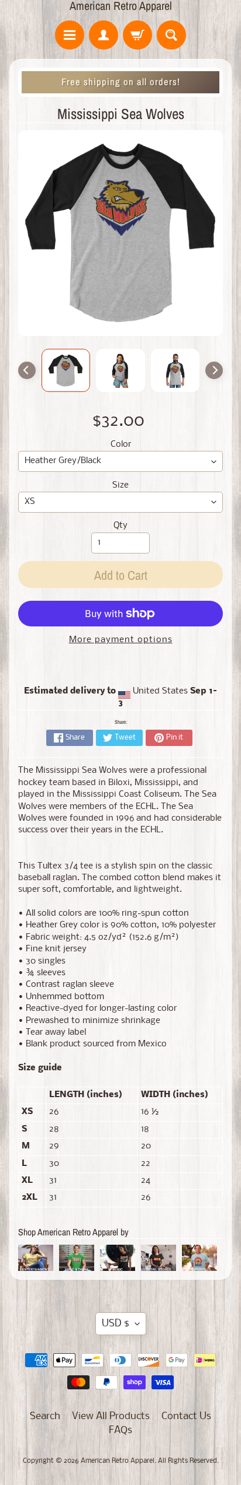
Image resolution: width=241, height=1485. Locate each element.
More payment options (121, 640)
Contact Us (186, 1416)
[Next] (214, 370)
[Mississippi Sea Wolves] (66, 370)
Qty (120, 525)
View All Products (111, 1416)
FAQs (120, 1430)
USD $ (115, 1323)
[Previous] (27, 370)
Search (45, 1416)
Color (121, 444)
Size (120, 485)
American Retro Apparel (121, 6)
